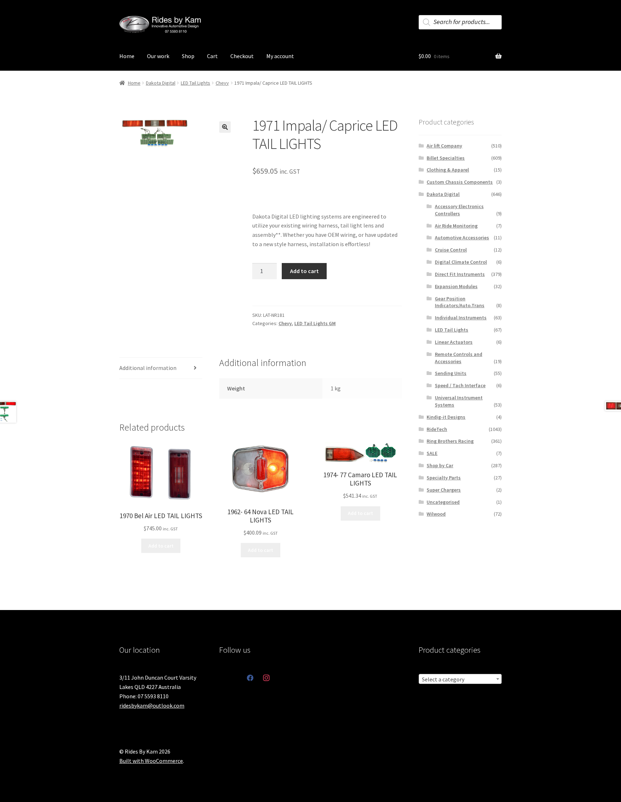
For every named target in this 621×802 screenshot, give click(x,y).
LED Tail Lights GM (315, 323)
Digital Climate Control (461, 262)
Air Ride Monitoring (456, 225)
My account (280, 56)
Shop (188, 56)
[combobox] (460, 679)
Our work (158, 56)
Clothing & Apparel (448, 170)
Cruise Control (451, 250)
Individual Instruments (461, 317)
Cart (212, 56)
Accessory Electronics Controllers (459, 210)
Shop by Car (440, 465)
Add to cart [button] (161, 546)
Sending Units (450, 373)
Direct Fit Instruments (460, 274)
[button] (225, 127)
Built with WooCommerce (151, 760)
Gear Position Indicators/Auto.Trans (459, 302)
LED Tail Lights (195, 83)
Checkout (242, 56)
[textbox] (460, 679)
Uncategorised (443, 502)
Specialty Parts (444, 477)
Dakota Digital (160, 83)
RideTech (437, 429)
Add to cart (304, 271)
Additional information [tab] (147, 367)
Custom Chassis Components (460, 182)
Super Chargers (444, 490)
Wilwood (436, 514)
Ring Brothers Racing (450, 441)
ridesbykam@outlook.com (151, 705)
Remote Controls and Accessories (458, 358)
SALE (432, 453)
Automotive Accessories (462, 237)
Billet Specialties (446, 158)
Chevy (222, 83)
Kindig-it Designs (446, 417)
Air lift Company (444, 145)
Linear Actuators (454, 342)
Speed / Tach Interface (460, 385)
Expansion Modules (456, 286)
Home (126, 56)
